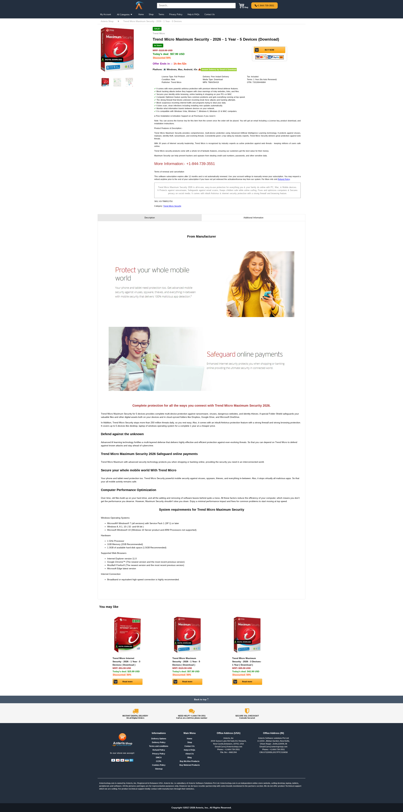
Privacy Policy (175, 14)
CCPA (158, 761)
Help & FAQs (193, 14)
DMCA (159, 757)
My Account (105, 14)
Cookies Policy (158, 765)
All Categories (123, 14)
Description (150, 217)
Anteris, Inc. (202, 807)
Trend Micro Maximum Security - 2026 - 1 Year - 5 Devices (152, 21)
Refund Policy (284, 179)
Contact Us (209, 14)
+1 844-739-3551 (265, 5)
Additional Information (253, 217)
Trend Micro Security (172, 206)
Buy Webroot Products (189, 765)
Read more (127, 682)
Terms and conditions (158, 746)
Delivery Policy (158, 742)
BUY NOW (269, 50)
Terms (161, 14)
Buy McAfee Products (189, 761)
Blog (189, 757)
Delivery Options (158, 739)
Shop (151, 14)
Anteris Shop (107, 21)
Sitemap (158, 769)
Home (141, 14)
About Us (189, 754)
